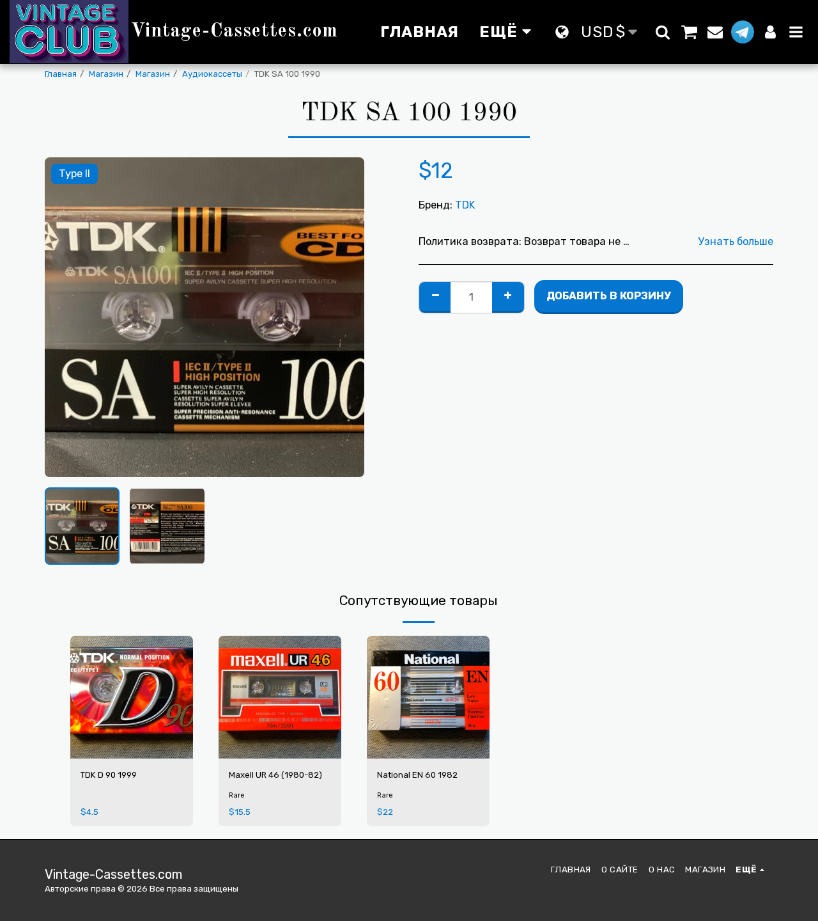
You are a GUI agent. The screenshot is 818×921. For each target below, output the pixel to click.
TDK (465, 205)
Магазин (106, 74)
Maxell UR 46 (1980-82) (275, 775)
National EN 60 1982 (417, 775)
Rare (237, 795)
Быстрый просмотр (132, 722)
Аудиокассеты (212, 74)
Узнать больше (735, 241)
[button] (663, 32)
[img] (131, 697)
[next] (344, 317)
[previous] (65, 317)
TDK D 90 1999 (109, 775)
